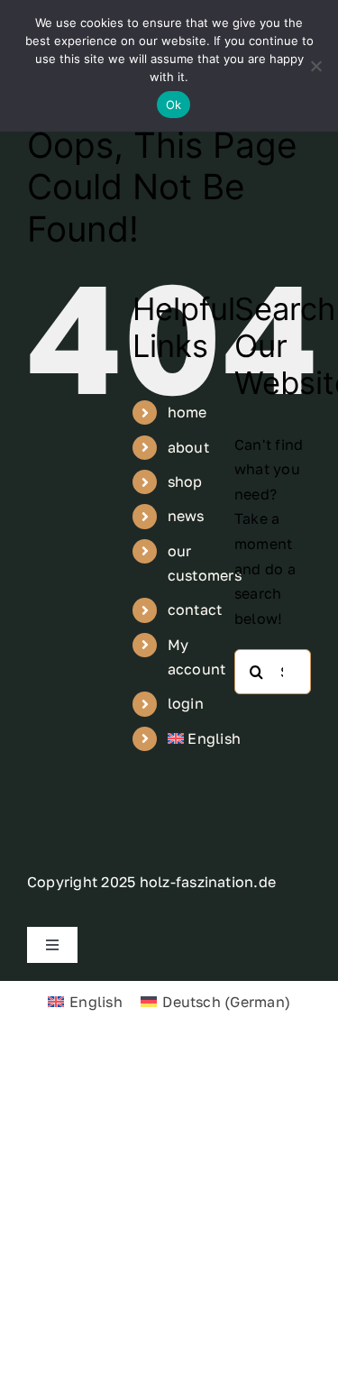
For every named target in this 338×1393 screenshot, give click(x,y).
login (186, 703)
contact (195, 609)
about (188, 447)
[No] (315, 66)
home (187, 412)
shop (185, 481)
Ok (174, 104)
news (186, 516)
